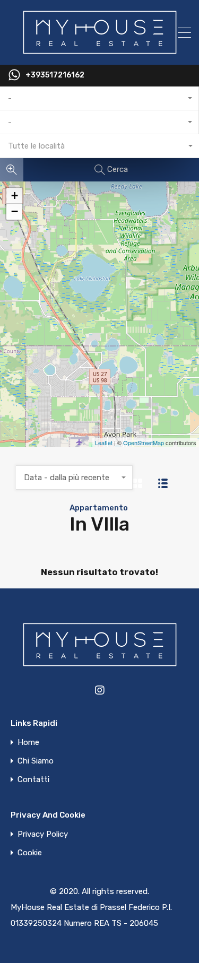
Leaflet (104, 442)
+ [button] (14, 195)
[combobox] (99, 98)
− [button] (14, 211)
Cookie (30, 853)
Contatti (33, 780)
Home (28, 743)
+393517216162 (54, 75)
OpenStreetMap (143, 442)
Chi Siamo (36, 761)
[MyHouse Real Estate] (99, 52)
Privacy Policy (43, 834)
